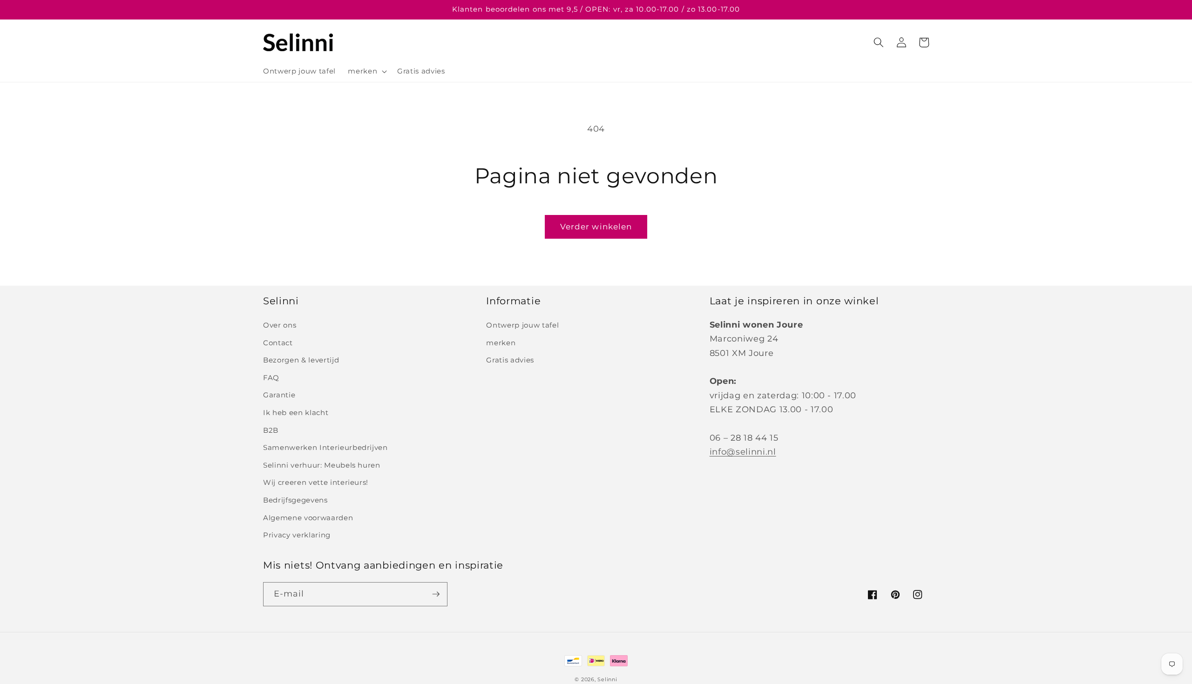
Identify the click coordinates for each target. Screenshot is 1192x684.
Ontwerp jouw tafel (522, 325)
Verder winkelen (596, 226)
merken (500, 342)
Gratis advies (510, 359)
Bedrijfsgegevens (295, 500)
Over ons (279, 325)
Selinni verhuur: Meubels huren (321, 465)
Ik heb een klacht (295, 412)
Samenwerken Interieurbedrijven (325, 447)
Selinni (607, 679)
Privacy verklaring (297, 534)
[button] (366, 71)
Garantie (279, 394)
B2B (270, 430)
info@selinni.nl (743, 451)
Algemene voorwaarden (308, 517)
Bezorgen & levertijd (301, 359)
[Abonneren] (436, 594)
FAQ (271, 377)
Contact (278, 342)
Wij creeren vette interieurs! (315, 482)
